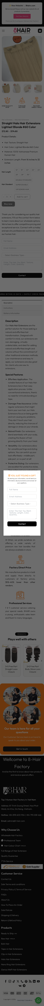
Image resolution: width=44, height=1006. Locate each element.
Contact (22, 524)
